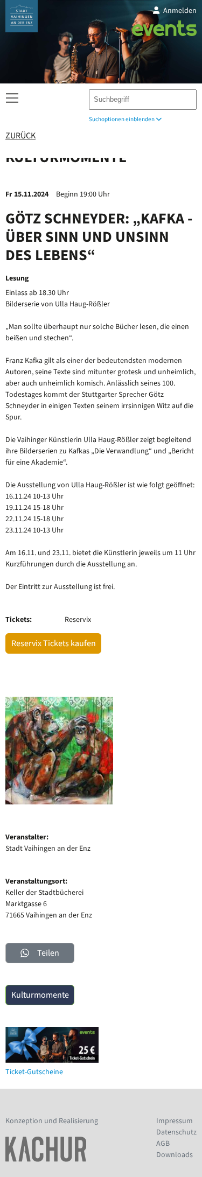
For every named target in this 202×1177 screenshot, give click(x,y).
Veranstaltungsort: (36, 881)
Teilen (48, 953)
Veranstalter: (26, 837)
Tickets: (18, 619)
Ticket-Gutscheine (34, 1072)
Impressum (174, 1121)
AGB (163, 1143)
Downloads (174, 1155)
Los (184, 97)
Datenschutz (176, 1132)
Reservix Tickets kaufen (53, 643)
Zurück (20, 136)
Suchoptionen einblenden (122, 119)
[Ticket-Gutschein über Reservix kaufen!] (52, 1060)
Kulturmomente (40, 995)
